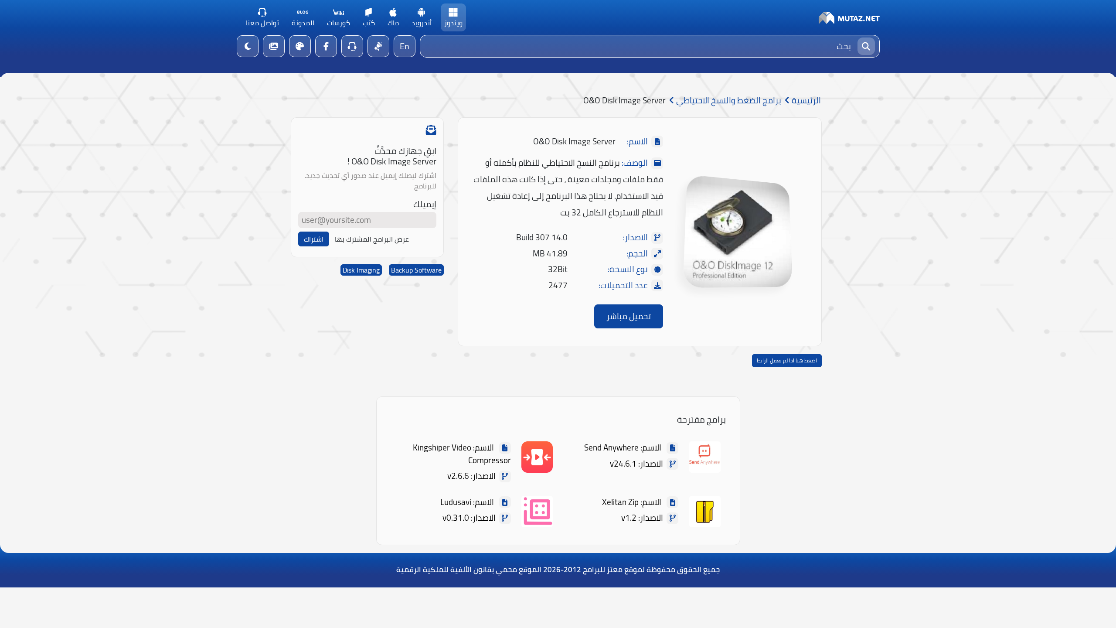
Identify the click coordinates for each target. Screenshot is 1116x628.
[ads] (378, 46)
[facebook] (326, 46)
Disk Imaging (361, 270)
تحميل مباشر (628, 316)
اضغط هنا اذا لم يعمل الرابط (787, 360)
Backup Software (416, 270)
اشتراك (313, 239)
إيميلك (424, 204)
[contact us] (352, 46)
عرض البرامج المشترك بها (372, 239)
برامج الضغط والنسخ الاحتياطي (727, 100)
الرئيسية (805, 100)
